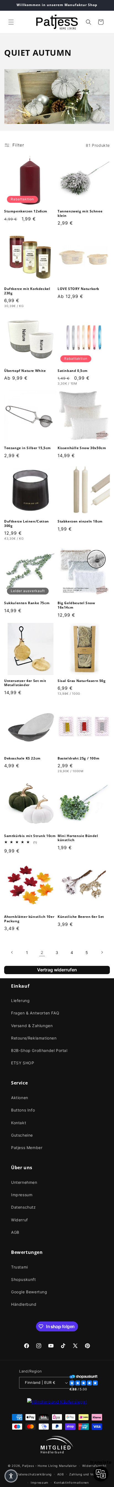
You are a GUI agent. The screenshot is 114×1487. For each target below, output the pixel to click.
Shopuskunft (23, 1279)
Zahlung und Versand (86, 1474)
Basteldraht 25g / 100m (78, 758)
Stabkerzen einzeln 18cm (80, 521)
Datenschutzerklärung (34, 1474)
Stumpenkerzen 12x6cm (25, 211)
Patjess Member (26, 1147)
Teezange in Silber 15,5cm (27, 448)
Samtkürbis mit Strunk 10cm (30, 836)
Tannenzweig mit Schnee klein (80, 213)
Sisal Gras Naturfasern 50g (82, 681)
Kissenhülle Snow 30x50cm (82, 448)
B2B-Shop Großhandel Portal (39, 1050)
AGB (15, 1232)
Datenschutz (23, 1207)
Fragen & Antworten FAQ (35, 1013)
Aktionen (19, 1097)
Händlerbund (24, 1304)
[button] (11, 22)
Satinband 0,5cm (73, 371)
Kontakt (18, 1122)
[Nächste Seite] (102, 952)
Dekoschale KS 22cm (22, 758)
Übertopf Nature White (25, 371)
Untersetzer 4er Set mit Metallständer (25, 683)
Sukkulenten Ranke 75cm (27, 603)
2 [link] (42, 952)
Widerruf (19, 1219)
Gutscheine (22, 1135)
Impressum (21, 1194)
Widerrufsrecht (94, 1466)
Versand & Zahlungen (32, 1025)
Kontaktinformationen (71, 1483)
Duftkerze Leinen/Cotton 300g (26, 523)
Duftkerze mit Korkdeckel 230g (27, 291)
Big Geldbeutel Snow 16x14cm (76, 605)
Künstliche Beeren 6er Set (81, 917)
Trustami (19, 1267)
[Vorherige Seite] (12, 952)
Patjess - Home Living (40, 1466)
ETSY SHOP (22, 1062)
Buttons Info (23, 1110)
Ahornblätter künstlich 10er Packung (29, 919)
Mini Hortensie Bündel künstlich (78, 838)
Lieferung (20, 1000)
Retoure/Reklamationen (34, 1038)
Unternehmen (24, 1182)
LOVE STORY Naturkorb (78, 289)
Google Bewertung (29, 1291)
